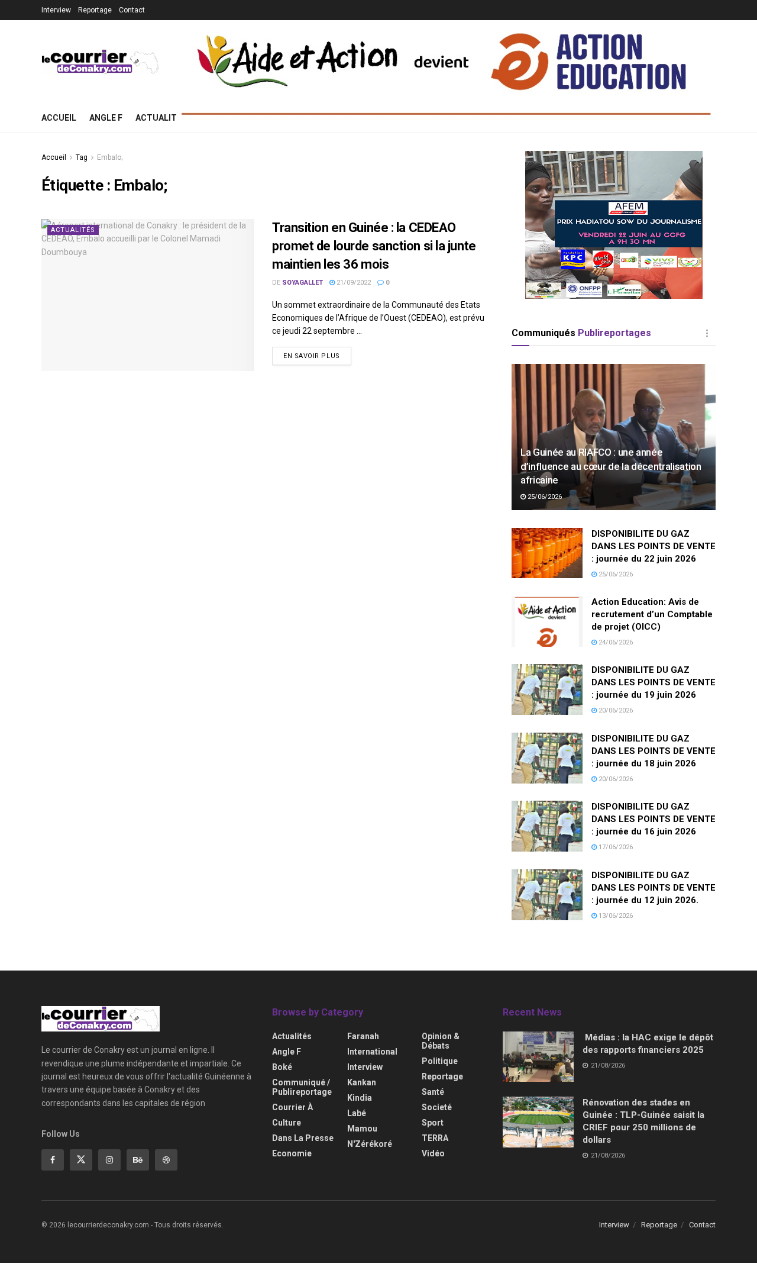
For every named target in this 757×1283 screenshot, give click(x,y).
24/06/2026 (615, 642)
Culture (286, 1122)
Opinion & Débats (441, 1040)
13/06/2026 (615, 916)
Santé (433, 1092)
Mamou (362, 1128)
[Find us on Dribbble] (166, 1160)
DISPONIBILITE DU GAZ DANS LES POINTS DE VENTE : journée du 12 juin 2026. (653, 887)
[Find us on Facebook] (52, 1160)
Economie (292, 1153)
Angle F (105, 118)
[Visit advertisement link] (614, 225)
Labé (356, 1113)
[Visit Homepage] (100, 62)
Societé (437, 1107)
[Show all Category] (707, 333)
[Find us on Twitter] (81, 1160)
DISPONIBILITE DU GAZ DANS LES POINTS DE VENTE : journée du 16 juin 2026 (653, 819)
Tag (82, 157)
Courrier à (292, 1107)
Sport (433, 1122)
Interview (56, 10)
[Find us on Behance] (138, 1160)
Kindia (359, 1098)
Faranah (363, 1036)
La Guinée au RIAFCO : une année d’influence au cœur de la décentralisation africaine (610, 466)
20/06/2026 (615, 710)
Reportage (95, 10)
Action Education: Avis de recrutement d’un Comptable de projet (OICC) (652, 614)
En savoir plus (317, 356)
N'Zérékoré (369, 1144)
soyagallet (302, 282)
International (372, 1051)
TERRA (435, 1138)
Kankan (361, 1082)
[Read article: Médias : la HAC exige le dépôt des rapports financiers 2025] (538, 1056)
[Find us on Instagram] (109, 1160)
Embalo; (109, 157)
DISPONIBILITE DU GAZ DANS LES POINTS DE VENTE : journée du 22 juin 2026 (653, 546)
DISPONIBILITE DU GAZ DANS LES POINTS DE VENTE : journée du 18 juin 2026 (653, 751)
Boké (282, 1067)
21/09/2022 (353, 282)
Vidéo (433, 1153)
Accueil (58, 118)
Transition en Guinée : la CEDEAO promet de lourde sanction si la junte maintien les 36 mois (374, 246)
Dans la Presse (303, 1138)
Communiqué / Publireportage (302, 1087)
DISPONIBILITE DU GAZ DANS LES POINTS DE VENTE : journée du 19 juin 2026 (653, 682)
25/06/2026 (544, 497)
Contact (132, 10)
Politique (440, 1061)
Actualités (161, 118)
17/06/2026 (615, 847)
